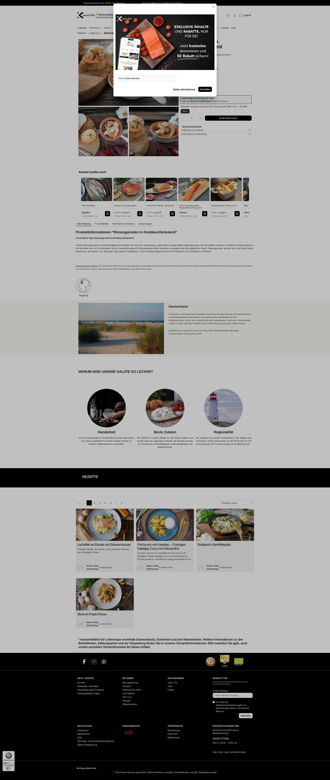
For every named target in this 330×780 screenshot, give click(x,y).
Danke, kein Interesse (184, 89)
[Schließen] (213, 7)
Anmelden (205, 89)
